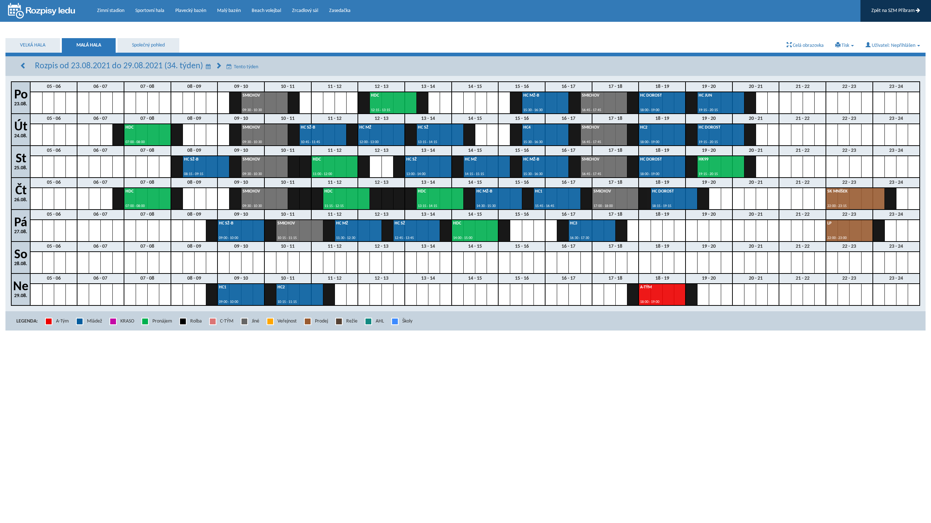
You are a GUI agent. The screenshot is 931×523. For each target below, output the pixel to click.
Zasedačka (340, 10)
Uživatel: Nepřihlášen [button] (893, 45)
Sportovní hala (149, 10)
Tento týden (246, 67)
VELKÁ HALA (32, 45)
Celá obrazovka (808, 45)
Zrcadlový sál (305, 10)
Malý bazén (229, 10)
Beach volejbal (266, 10)
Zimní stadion (110, 10)
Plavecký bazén (190, 10)
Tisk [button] (845, 45)
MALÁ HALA (88, 45)
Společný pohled (148, 45)
